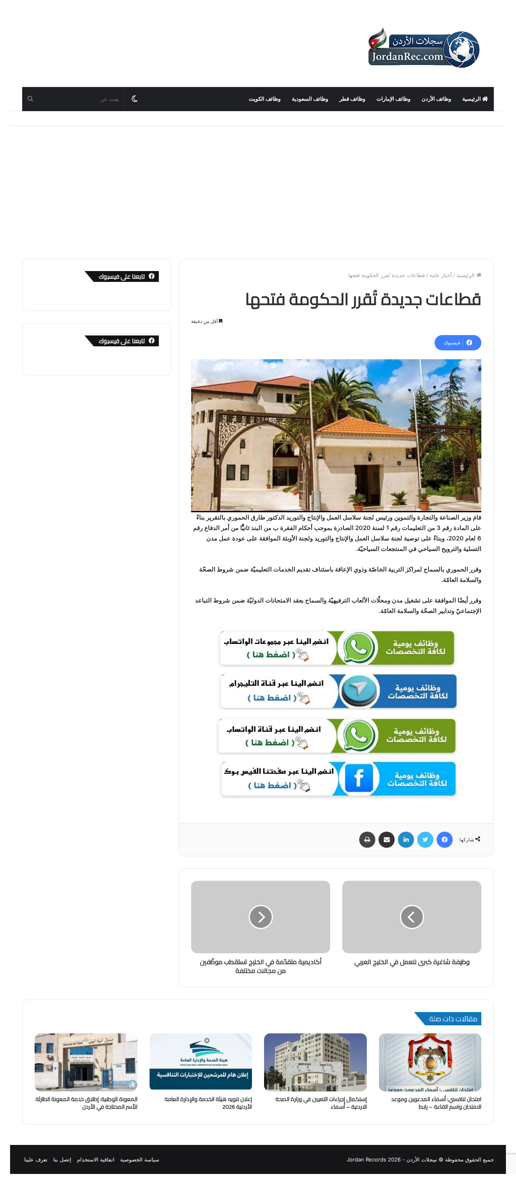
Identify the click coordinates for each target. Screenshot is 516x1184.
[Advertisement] (258, 186)
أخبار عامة (440, 275)
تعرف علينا (36, 1159)
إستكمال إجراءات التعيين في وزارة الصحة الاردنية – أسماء (321, 1103)
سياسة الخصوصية (139, 1159)
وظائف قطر (352, 99)
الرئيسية (472, 99)
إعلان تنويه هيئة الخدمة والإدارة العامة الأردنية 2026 (208, 1103)
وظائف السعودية (310, 99)
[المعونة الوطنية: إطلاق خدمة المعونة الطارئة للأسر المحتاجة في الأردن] (86, 1062)
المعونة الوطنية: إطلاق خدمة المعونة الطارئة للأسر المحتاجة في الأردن (86, 1103)
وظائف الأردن (436, 99)
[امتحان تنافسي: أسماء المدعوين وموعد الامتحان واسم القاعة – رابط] (430, 1062)
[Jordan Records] (423, 48)
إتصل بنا (62, 1159)
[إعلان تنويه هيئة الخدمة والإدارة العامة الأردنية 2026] (201, 1062)
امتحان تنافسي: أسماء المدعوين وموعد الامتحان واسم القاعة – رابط (436, 1103)
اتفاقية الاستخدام (95, 1159)
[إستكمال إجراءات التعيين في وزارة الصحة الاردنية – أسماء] (315, 1062)
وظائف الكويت (265, 99)
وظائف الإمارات (393, 99)
